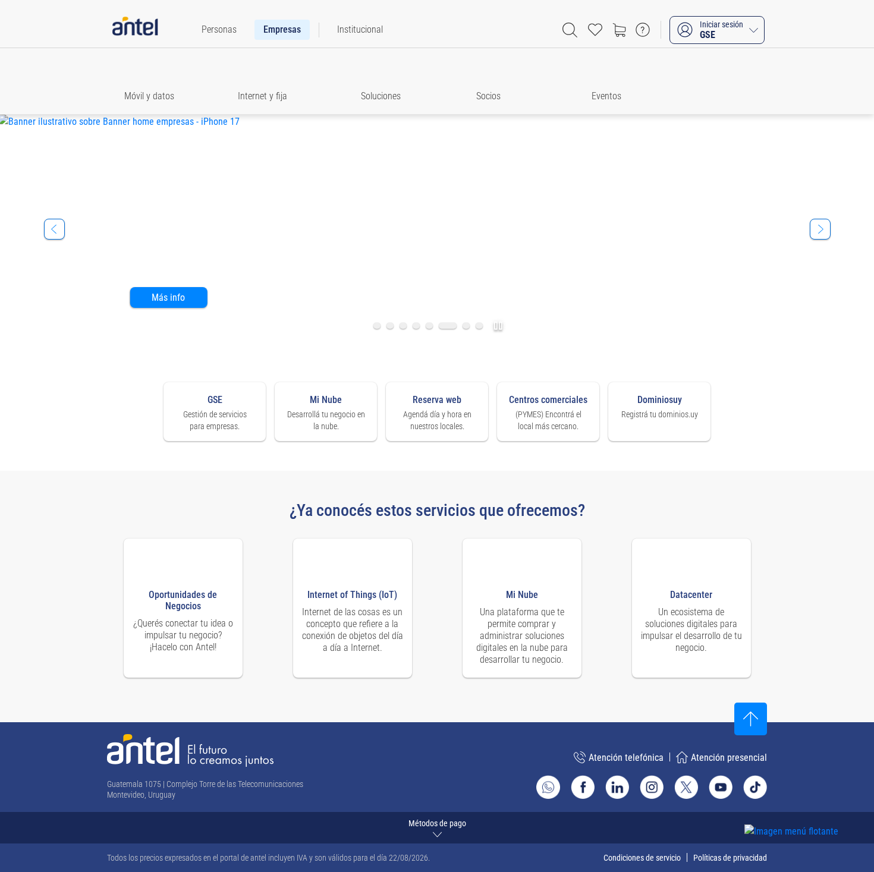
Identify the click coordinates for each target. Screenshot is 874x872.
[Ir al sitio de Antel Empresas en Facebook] (583, 787)
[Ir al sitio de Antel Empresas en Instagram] (652, 787)
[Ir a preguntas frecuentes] (643, 30)
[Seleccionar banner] (377, 326)
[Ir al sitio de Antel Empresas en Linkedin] (617, 787)
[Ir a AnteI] (135, 30)
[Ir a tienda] (619, 30)
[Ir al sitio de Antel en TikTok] (755, 787)
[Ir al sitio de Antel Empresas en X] (686, 787)
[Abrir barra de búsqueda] (569, 30)
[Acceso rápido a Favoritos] (595, 30)
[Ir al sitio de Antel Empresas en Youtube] (720, 787)
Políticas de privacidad (730, 857)
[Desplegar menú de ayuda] (809, 810)
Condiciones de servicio (642, 857)
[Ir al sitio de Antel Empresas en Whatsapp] (548, 787)
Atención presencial (729, 757)
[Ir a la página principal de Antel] (190, 750)
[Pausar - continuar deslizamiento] (495, 326)
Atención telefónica (626, 757)
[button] (154, 81)
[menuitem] (219, 30)
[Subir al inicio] (750, 719)
